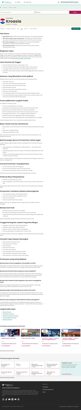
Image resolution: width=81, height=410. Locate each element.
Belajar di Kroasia (7, 312)
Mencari (75, 12)
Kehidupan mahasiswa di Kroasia (10, 315)
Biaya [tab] (18, 28)
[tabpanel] (40, 176)
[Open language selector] (58, 2)
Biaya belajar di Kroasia (8, 314)
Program (19, 2)
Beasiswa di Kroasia (7, 319)
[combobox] (17, 12)
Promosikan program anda (47, 389)
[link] (15, 7)
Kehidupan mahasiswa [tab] (10, 28)
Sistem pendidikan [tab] (33, 28)
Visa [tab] (21, 28)
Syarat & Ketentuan (62, 406)
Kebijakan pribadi (70, 406)
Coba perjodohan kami (66, 374)
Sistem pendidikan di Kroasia (9, 317)
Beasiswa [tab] (26, 28)
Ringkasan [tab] (3, 28)
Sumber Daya (28, 2)
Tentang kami (45, 386)
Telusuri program (75, 28)
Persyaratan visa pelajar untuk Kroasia (21, 58)
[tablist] (40, 29)
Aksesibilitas (76, 406)
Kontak (43, 392)
